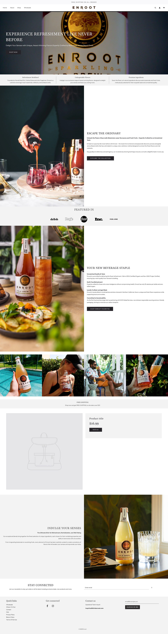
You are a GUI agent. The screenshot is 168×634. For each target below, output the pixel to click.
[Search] (155, 8)
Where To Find (10, 607)
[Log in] (160, 8)
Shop (19, 8)
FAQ (7, 612)
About (12, 8)
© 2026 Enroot (83, 629)
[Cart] (164, 8)
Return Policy (10, 617)
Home (5, 8)
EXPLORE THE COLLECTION (100, 158)
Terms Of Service (11, 620)
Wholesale (27, 8)
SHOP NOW (13, 52)
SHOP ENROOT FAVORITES (100, 309)
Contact (8, 609)
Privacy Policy (10, 615)
